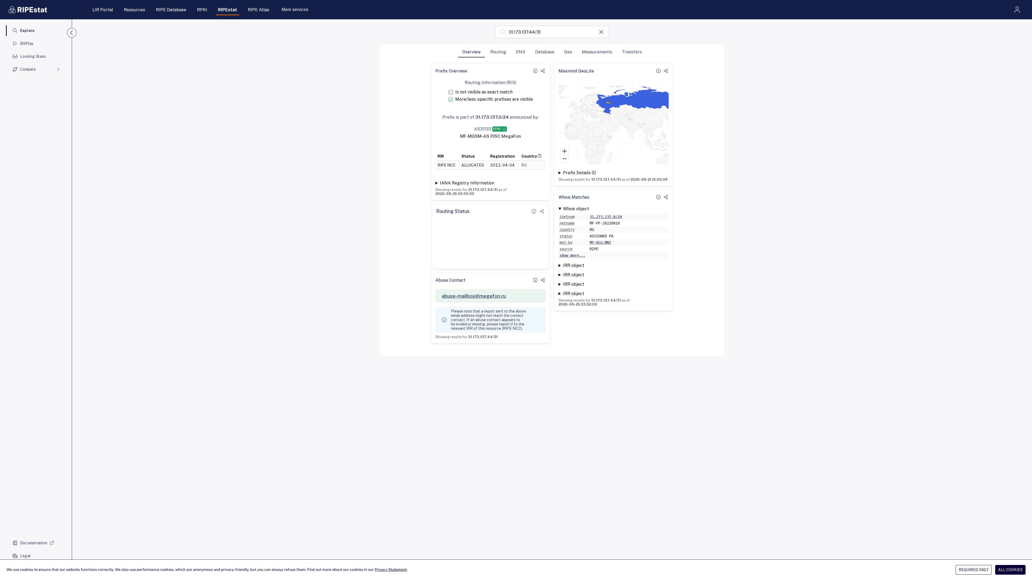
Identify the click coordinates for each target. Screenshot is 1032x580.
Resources (134, 9)
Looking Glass (33, 56)
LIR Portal (102, 9)
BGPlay (27, 43)
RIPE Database (171, 9)
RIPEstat (227, 9)
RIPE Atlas (258, 9)
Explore (27, 30)
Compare (28, 69)
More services (295, 9)
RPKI (202, 9)
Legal (25, 556)
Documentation (34, 543)
